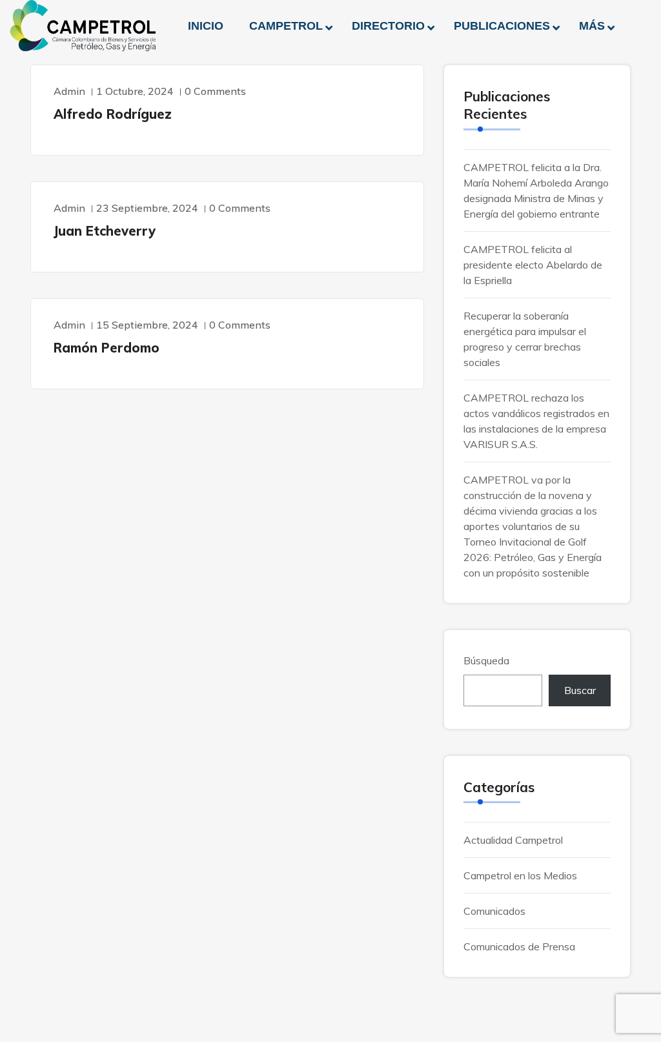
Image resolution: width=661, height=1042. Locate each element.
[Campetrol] (83, 26)
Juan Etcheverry (105, 231)
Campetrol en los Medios (520, 875)
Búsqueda (486, 660)
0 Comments (215, 91)
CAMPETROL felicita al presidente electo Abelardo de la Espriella (532, 265)
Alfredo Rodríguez (113, 114)
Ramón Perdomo (106, 348)
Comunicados (494, 910)
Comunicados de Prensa (519, 946)
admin (69, 91)
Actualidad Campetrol (513, 839)
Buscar (580, 690)
